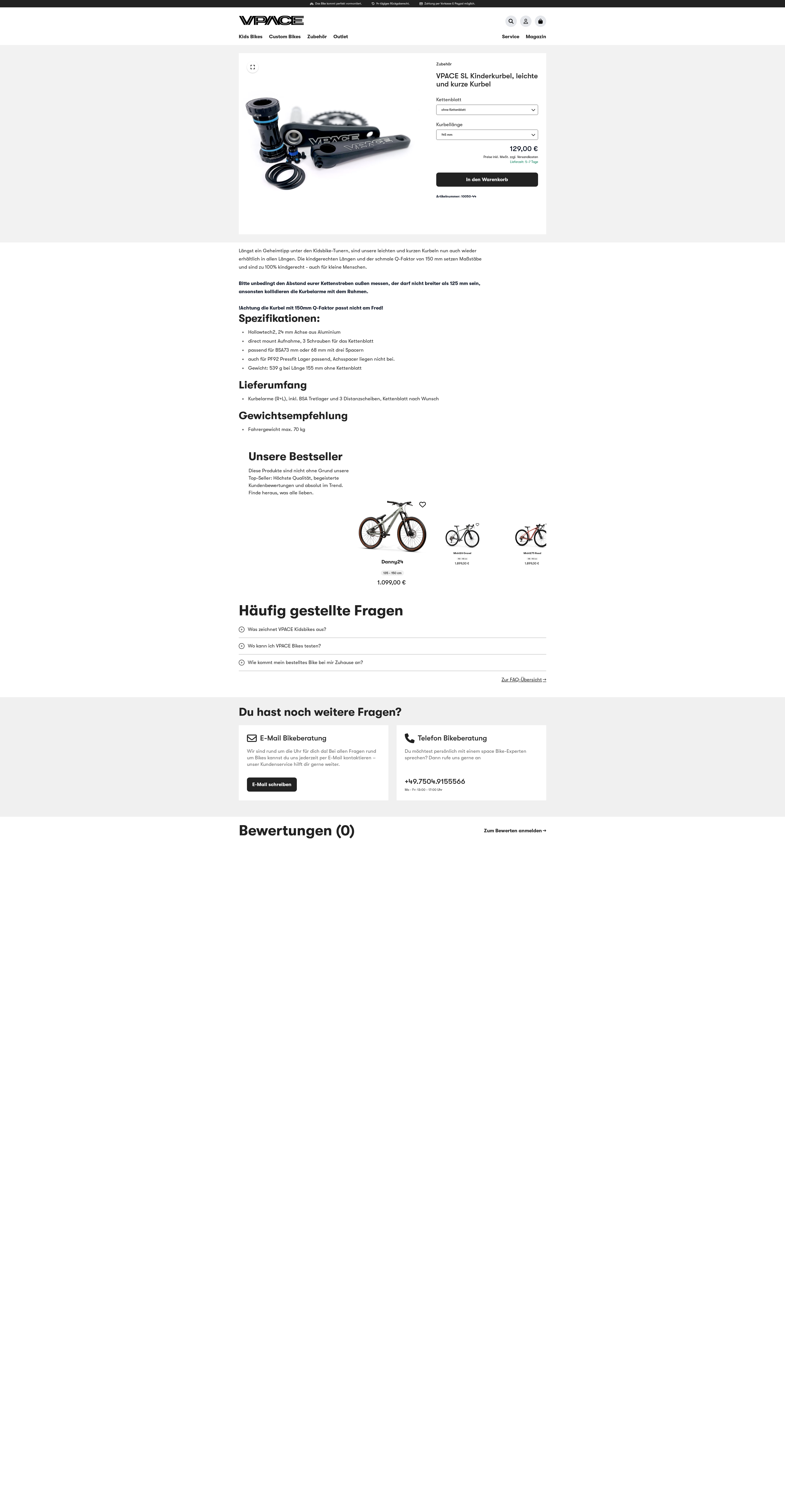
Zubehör (444, 64)
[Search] (511, 21)
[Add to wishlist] (422, 504)
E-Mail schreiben (272, 784)
